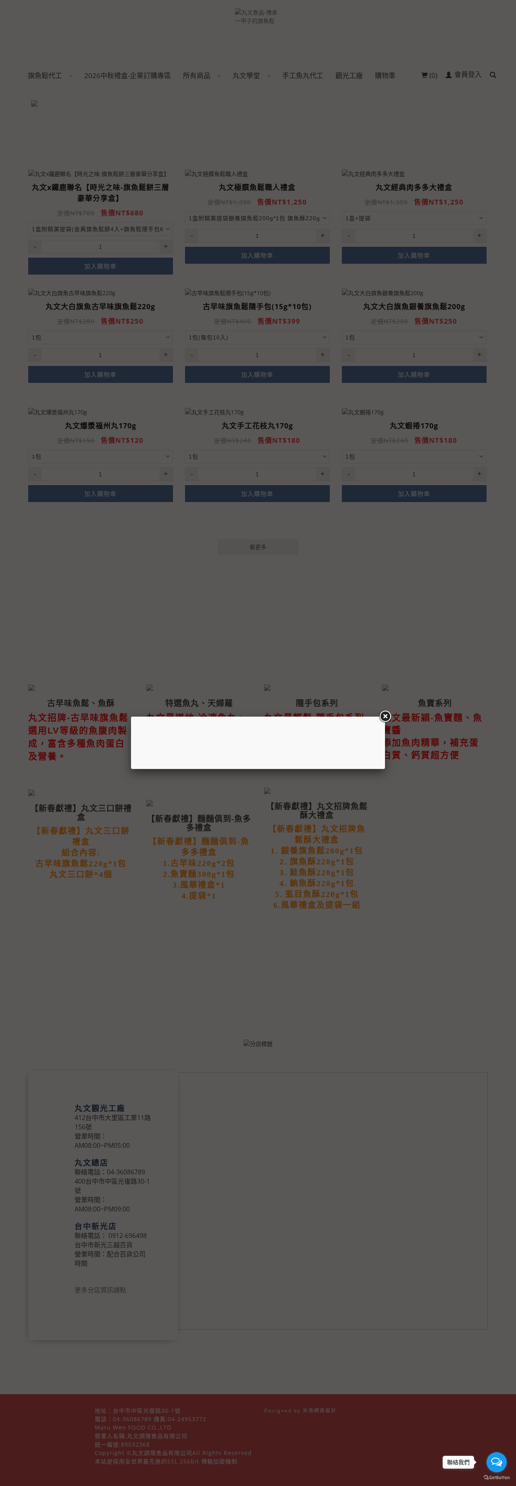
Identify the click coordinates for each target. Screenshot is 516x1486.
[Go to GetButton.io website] (497, 1477)
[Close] (385, 716)
